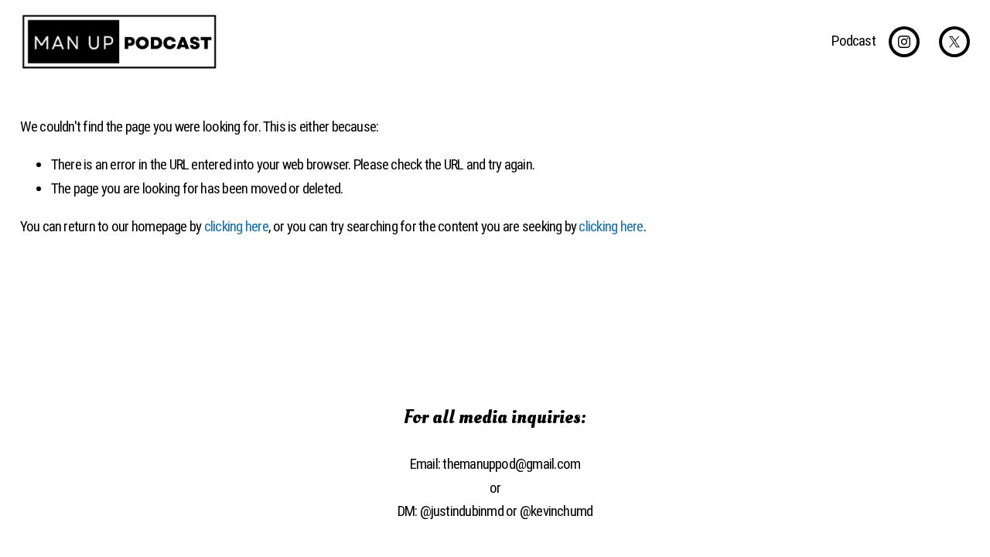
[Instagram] (904, 41)
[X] (954, 41)
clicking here (236, 226)
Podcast (853, 41)
